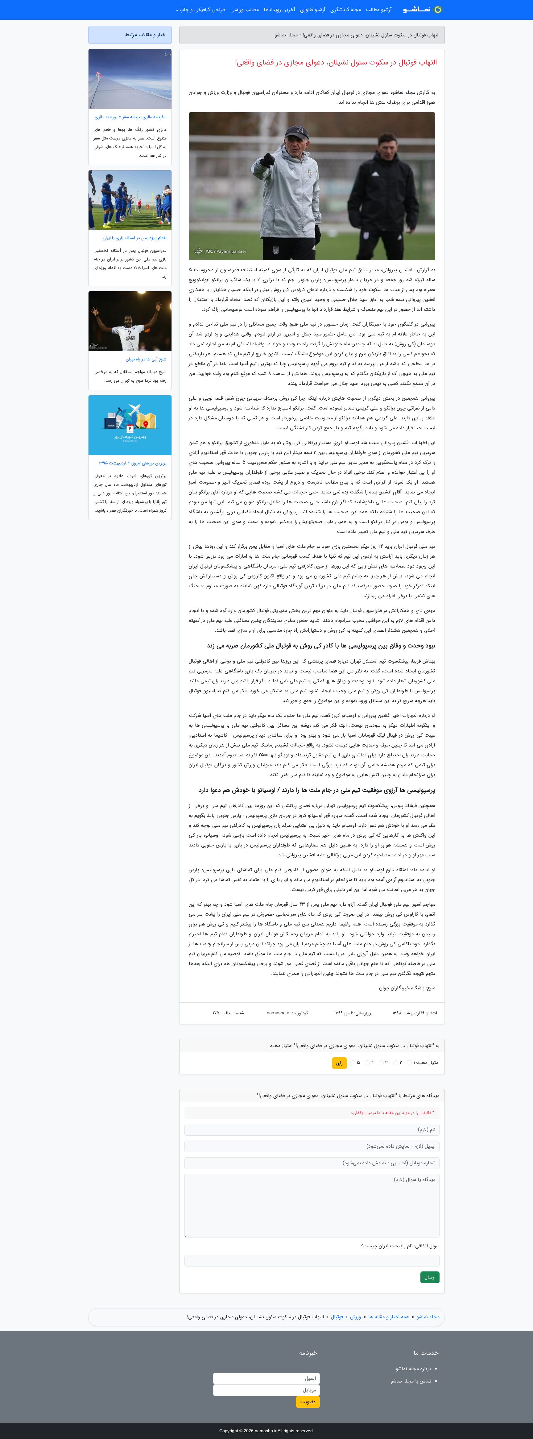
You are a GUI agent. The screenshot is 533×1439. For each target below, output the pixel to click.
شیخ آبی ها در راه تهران (146, 359)
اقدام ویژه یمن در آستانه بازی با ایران (135, 238)
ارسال (430, 1277)
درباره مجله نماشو (413, 1369)
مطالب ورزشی (244, 10)
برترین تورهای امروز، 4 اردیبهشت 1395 (133, 463)
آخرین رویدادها (279, 10)
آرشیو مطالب (379, 10)
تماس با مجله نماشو (410, 1381)
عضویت (308, 1402)
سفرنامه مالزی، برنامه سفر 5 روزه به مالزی (131, 117)
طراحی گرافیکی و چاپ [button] (202, 10)
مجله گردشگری (345, 10)
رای (339, 1063)
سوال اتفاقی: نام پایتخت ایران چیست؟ (400, 1246)
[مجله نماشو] (422, 9)
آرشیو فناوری (312, 10)
